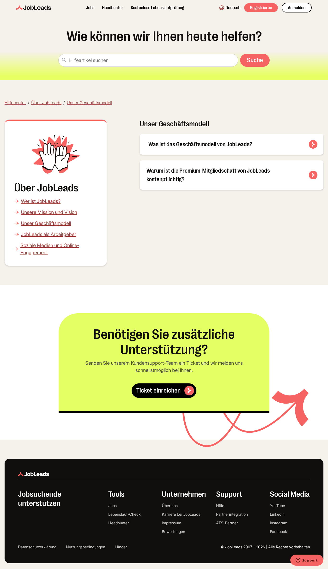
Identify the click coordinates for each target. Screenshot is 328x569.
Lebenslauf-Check (124, 514)
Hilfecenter (15, 102)
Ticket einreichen (158, 390)
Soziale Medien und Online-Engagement (49, 248)
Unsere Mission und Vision (49, 212)
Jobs (90, 7)
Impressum (171, 523)
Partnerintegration (232, 514)
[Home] (33, 8)
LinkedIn (277, 514)
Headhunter (112, 7)
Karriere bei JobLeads (181, 514)
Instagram (278, 523)
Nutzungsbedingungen (85, 547)
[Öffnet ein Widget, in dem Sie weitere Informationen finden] (306, 561)
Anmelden (296, 7)
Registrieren (261, 7)
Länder (121, 547)
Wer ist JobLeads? (41, 201)
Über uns (170, 505)
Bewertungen (173, 531)
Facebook (278, 531)
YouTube (277, 505)
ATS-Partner (227, 523)
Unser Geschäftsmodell (89, 102)
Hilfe (220, 505)
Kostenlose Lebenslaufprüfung (157, 7)
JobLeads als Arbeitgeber (48, 234)
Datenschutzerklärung (37, 547)
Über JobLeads (46, 102)
